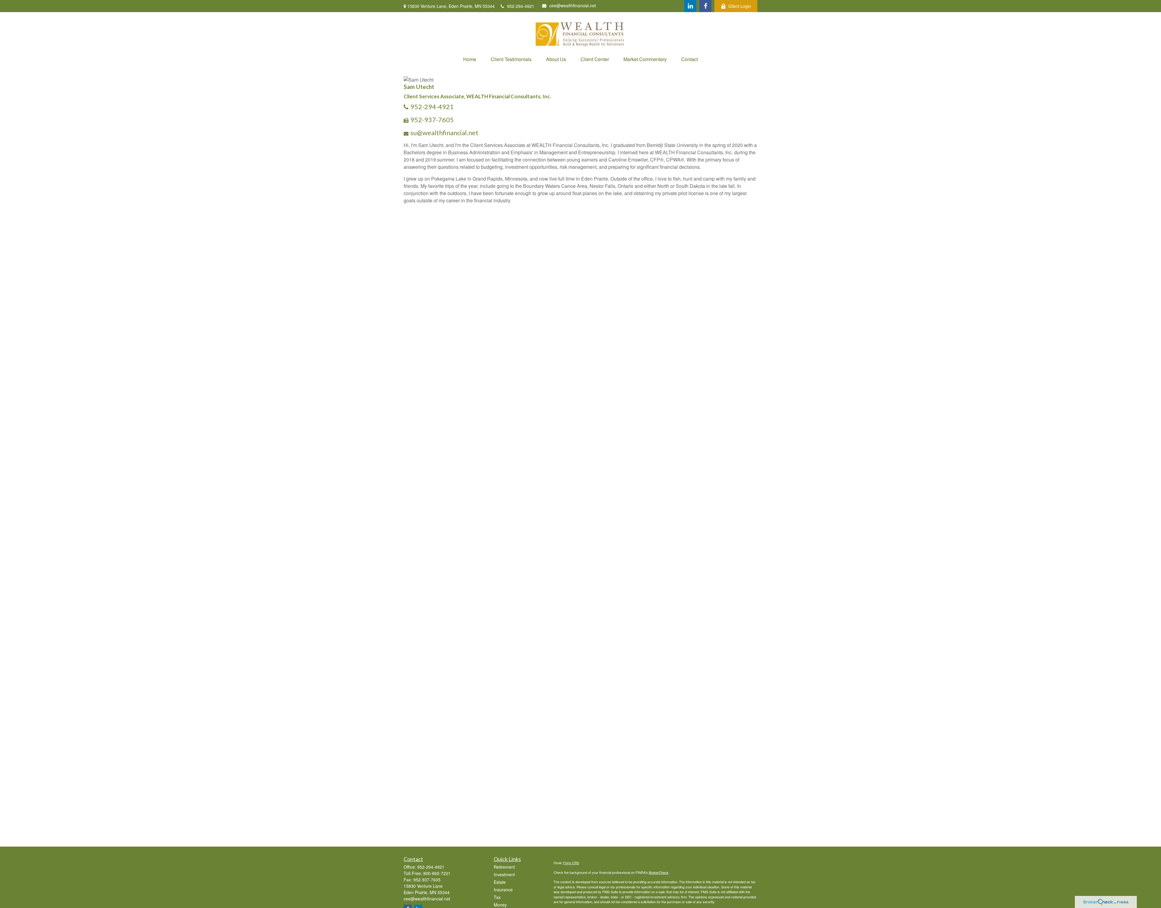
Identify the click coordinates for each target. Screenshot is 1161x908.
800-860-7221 (436, 873)
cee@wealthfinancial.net (572, 5)
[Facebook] (705, 6)
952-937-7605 (432, 120)
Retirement (504, 867)
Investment (504, 874)
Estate (500, 882)
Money (500, 905)
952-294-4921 (520, 6)
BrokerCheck (658, 872)
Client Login (739, 6)
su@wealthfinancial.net (444, 133)
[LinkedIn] (690, 6)
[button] (469, 59)
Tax (497, 897)
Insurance (503, 890)
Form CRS (571, 862)
